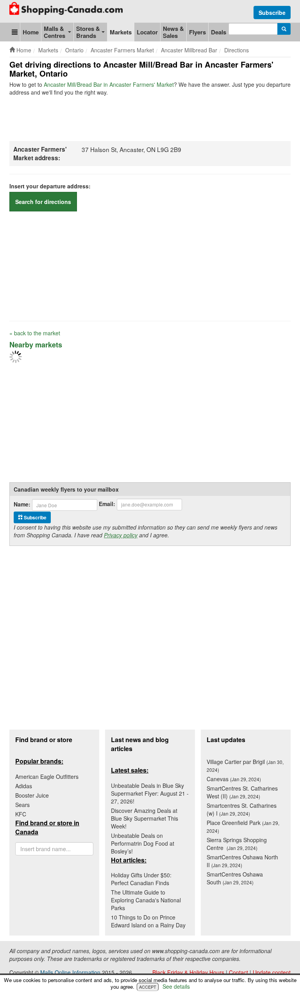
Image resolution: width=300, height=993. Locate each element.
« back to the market (34, 333)
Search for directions (43, 202)
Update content (272, 972)
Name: (22, 504)
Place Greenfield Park (243, 826)
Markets (121, 32)
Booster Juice (32, 795)
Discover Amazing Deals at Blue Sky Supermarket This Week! (144, 818)
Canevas (234, 779)
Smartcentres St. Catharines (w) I (242, 809)
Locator (147, 32)
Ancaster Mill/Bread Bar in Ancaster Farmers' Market (109, 84)
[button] (14, 32)
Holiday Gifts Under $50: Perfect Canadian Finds (141, 879)
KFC (20, 814)
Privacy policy (121, 535)
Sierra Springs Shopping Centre (237, 844)
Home (31, 32)
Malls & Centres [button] (54, 32)
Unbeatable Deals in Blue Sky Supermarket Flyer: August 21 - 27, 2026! (150, 793)
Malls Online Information (70, 972)
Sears (22, 805)
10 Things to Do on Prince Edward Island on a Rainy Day (148, 921)
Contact (238, 972)
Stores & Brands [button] (88, 32)
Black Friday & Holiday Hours (188, 972)
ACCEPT (147, 987)
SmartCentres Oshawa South (235, 878)
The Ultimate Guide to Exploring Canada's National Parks (146, 900)
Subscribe (272, 12)
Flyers (197, 32)
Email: (107, 504)
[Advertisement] (151, 117)
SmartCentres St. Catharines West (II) (242, 792)
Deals (218, 32)
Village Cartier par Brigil (245, 765)
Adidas (23, 786)
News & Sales (173, 32)
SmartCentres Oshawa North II (242, 861)
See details (176, 986)
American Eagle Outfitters (47, 776)
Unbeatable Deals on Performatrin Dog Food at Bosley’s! (142, 843)
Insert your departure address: (50, 186)
